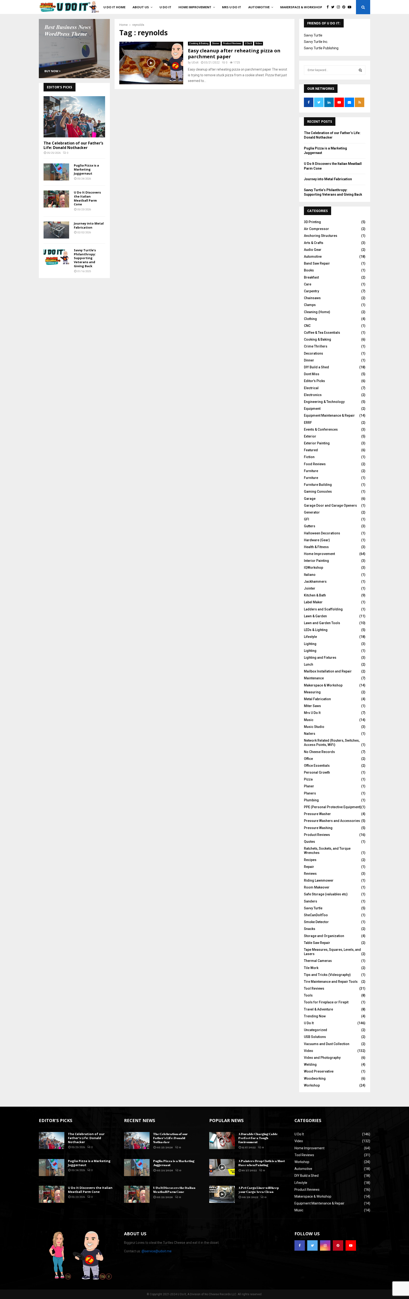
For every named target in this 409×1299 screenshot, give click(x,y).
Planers (310, 793)
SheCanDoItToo (316, 915)
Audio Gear (312, 250)
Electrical (311, 388)
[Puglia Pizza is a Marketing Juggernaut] (56, 171)
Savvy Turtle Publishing (321, 48)
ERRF (308, 422)
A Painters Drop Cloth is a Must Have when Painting (261, 1163)
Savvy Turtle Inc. (316, 42)
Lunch (308, 664)
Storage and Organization (324, 936)
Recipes (310, 860)
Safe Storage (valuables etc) (326, 894)
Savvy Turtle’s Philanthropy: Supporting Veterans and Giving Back (85, 258)
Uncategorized (315, 1030)
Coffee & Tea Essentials (322, 332)
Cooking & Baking (199, 43)
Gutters (309, 526)
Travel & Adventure (318, 1009)
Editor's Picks (314, 381)
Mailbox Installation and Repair (328, 671)
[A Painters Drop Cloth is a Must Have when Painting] (222, 1167)
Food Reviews (315, 464)
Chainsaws (312, 298)
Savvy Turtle (313, 35)
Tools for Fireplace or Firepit (326, 1002)
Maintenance (314, 678)
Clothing (310, 319)
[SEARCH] (360, 70)
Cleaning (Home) (317, 312)
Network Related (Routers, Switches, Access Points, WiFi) (332, 743)
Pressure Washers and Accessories (332, 821)
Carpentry (311, 291)
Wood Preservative (318, 1071)
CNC (307, 326)
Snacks (309, 929)
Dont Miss (311, 374)
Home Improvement (194, 7)
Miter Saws (312, 706)
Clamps (310, 305)
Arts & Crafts (313, 243)
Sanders (310, 901)
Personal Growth (317, 772)
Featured (311, 450)
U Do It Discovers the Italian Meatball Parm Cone (87, 198)
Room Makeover (316, 887)
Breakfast (311, 277)
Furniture (311, 471)
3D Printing (312, 222)
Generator (312, 512)
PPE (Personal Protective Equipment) (332, 807)
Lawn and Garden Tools (322, 623)
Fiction (309, 457)
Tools (308, 995)
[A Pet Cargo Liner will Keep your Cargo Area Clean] (222, 1194)
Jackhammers (315, 581)
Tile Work (311, 968)
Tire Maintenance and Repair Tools (331, 981)
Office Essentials (317, 765)
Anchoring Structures (320, 236)
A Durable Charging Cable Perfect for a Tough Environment (258, 1138)
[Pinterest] (345, 7)
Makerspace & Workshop (301, 7)
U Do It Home (114, 7)
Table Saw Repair (317, 943)
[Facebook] (329, 7)
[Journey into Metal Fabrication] (56, 230)
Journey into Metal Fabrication (89, 225)
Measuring (312, 692)
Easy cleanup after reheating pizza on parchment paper (234, 53)
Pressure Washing (318, 828)
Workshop (312, 1085)
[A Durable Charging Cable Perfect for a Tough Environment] (222, 1140)
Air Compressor (316, 229)
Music (308, 720)
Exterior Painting (317, 443)
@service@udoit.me (157, 1251)
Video (258, 43)
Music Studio (314, 727)
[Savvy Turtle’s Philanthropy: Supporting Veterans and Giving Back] (56, 256)
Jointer (309, 588)
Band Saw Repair (317, 263)
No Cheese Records (319, 752)
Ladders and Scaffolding (323, 609)
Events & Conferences (321, 429)
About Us (141, 7)
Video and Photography (322, 1058)
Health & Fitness (316, 547)
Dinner (215, 43)
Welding (310, 1064)
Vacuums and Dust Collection (326, 1044)
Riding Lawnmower (318, 880)
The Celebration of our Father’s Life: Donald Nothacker (73, 145)
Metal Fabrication (317, 699)
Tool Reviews (314, 988)
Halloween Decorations (322, 533)
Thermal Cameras (318, 961)
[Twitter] (334, 7)
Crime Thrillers (315, 346)
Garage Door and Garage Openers (330, 505)
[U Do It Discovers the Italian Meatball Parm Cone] (56, 198)
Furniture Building (318, 485)
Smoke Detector (316, 922)
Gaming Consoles (318, 491)
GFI (306, 519)
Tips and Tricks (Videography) (327, 975)
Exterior (310, 436)
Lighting (310, 644)
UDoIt (195, 62)
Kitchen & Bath (315, 595)
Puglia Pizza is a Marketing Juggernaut (86, 169)
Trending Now (315, 1016)
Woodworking (315, 1078)
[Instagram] (339, 7)
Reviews (310, 873)
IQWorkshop (313, 567)
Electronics (313, 395)
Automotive (259, 7)
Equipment (312, 408)
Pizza (308, 779)
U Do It (165, 7)
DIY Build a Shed (316, 367)
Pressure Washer (317, 814)
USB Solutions (315, 1037)
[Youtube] (351, 7)
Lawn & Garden (315, 616)
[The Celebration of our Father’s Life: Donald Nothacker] (74, 116)
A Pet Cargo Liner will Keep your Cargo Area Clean (258, 1190)
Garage (310, 499)
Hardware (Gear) (317, 540)
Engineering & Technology (324, 402)
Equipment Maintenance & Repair (329, 415)
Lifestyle (310, 637)
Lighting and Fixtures (320, 657)
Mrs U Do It (231, 7)
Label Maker (313, 602)
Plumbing (311, 800)
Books (309, 270)
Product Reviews (232, 43)
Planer (309, 786)
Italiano (310, 575)
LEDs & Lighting (316, 630)
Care (307, 284)
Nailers (309, 733)
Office (308, 759)
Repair (309, 867)
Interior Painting (316, 561)
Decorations (313, 353)
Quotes (309, 841)
